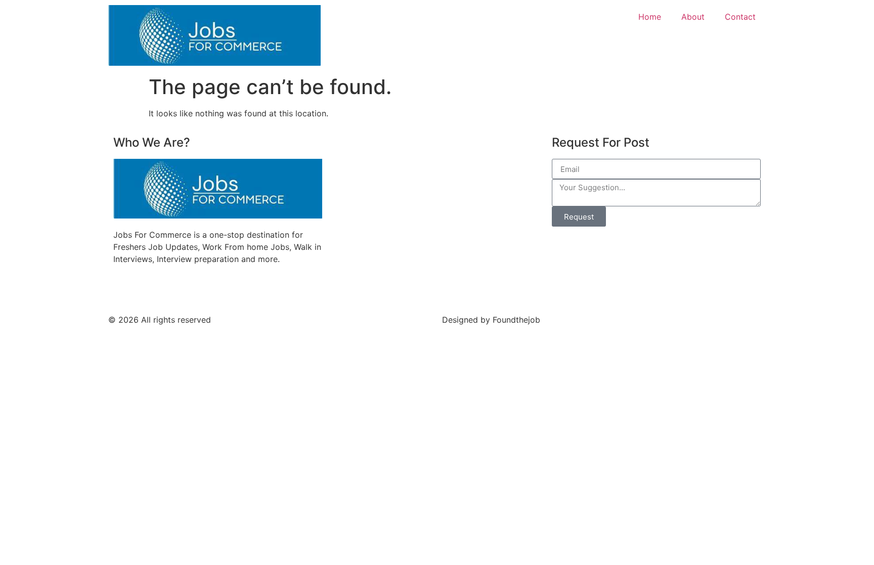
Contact (740, 17)
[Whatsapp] (232, 289)
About (693, 17)
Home (649, 17)
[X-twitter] (260, 289)
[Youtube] (148, 289)
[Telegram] (176, 289)
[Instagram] (204, 289)
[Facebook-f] (121, 289)
